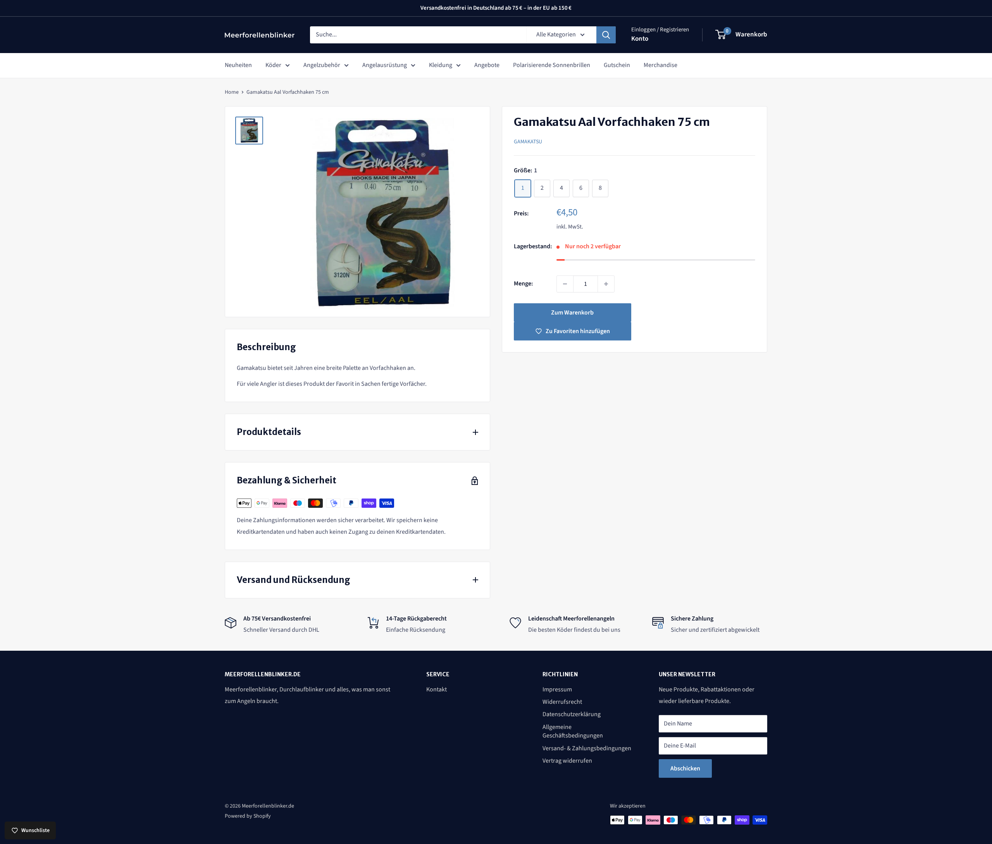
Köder (273, 65)
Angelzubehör (321, 65)
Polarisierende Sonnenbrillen (551, 65)
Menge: (523, 283)
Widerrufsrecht (562, 702)
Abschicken (685, 768)
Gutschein (617, 65)
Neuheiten (238, 65)
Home (232, 92)
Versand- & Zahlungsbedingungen (586, 748)
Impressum (557, 689)
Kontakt (436, 689)
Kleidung (440, 65)
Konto (639, 38)
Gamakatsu (528, 141)
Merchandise (660, 65)
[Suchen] (606, 34)
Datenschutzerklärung (571, 714)
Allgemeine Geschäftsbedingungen (572, 731)
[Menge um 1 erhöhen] (606, 284)
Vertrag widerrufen (567, 760)
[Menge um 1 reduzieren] (565, 284)
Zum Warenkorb (572, 312)
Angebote (486, 65)
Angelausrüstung (384, 65)
